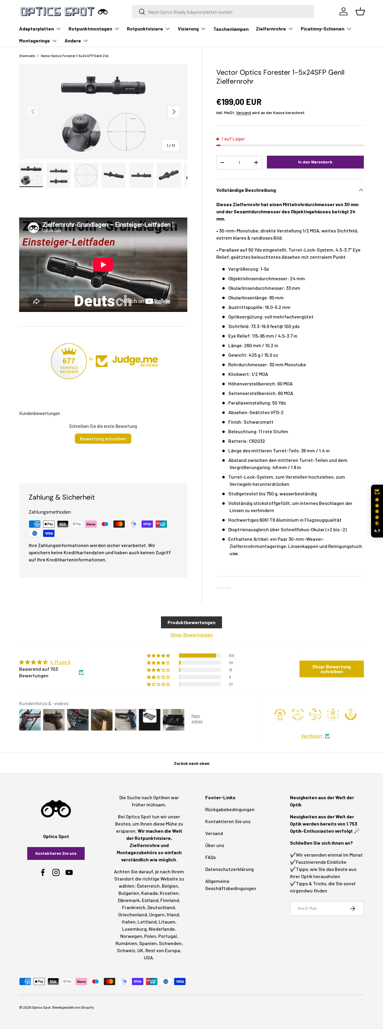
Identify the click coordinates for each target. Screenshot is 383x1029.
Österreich (148, 886)
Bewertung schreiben (103, 438)
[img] (51, 662)
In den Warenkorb (315, 161)
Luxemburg (134, 929)
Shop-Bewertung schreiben (331, 669)
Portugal (167, 936)
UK (140, 950)
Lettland (147, 921)
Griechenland (132, 914)
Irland (173, 914)
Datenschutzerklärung (229, 869)
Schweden (170, 943)
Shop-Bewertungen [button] (191, 634)
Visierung (188, 28)
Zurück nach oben (191, 763)
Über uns (214, 845)
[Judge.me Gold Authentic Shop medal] (298, 714)
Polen (150, 936)
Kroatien (169, 893)
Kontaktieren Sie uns (56, 853)
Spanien (148, 943)
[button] (377, 511)
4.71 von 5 (60, 662)
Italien (129, 921)
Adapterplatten (36, 28)
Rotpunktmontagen (90, 28)
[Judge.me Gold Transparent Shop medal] (315, 714)
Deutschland (161, 907)
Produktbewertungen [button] (191, 622)
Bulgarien (128, 893)
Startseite (27, 55)
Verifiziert (312, 736)
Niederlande (162, 929)
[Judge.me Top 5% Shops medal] (351, 714)
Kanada (149, 893)
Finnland (169, 900)
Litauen (167, 921)
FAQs (210, 857)
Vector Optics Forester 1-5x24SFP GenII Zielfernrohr (77, 55)
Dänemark (129, 900)
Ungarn (157, 914)
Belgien (170, 886)
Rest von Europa (162, 950)
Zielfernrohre (271, 28)
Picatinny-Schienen (322, 28)
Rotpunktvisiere (145, 28)
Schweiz (126, 950)
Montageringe (34, 40)
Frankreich (133, 907)
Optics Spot (41, 1007)
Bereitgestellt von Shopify (73, 1007)
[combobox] (223, 11)
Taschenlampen (231, 29)
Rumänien (126, 943)
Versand (243, 112)
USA (148, 957)
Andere (73, 40)
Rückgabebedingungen (230, 809)
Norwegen (131, 936)
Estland (150, 900)
